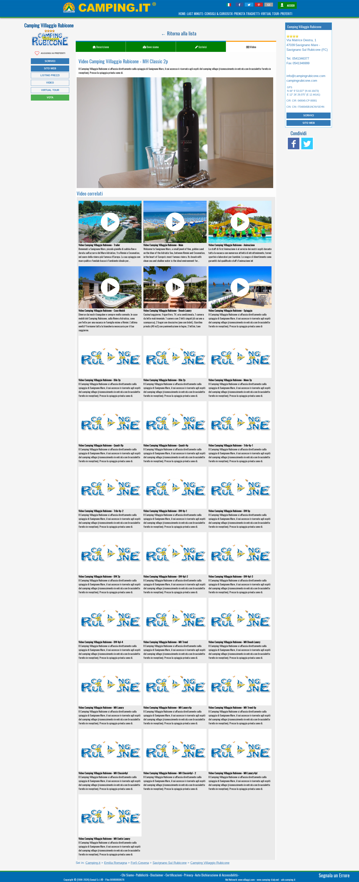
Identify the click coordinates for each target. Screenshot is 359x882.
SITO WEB (309, 123)
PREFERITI (286, 13)
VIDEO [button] (50, 82)
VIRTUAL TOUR (270, 13)
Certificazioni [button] (173, 875)
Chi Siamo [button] (128, 875)
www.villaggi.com (246, 879)
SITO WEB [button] (50, 68)
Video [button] (252, 47)
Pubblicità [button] (142, 875)
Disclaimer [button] (156, 875)
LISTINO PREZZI (50, 75)
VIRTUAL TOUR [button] (50, 90)
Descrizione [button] (102, 47)
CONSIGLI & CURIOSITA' (219, 13)
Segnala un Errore (334, 875)
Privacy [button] (188, 875)
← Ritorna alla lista (178, 33)
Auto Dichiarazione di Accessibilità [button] (216, 875)
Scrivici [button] (50, 61)
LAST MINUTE (195, 13)
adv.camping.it (288, 879)
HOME (182, 13)
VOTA (50, 97)
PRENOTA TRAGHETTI (247, 13)
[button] (239, 5)
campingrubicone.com (301, 80)
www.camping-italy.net (268, 879)
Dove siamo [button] (152, 47)
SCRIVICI (308, 115)
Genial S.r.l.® (96, 879)
